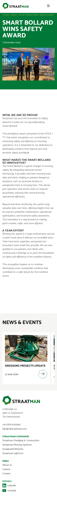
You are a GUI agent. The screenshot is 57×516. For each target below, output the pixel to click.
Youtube (11, 490)
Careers (6, 469)
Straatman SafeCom (12, 453)
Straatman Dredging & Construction (20, 440)
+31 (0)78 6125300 (11, 424)
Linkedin (11, 485)
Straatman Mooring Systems (17, 444)
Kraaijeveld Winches (12, 448)
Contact (6, 473)
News (14, 14)
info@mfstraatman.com (14, 428)
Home (5, 14)
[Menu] (48, 6)
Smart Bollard (9, 125)
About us (7, 464)
